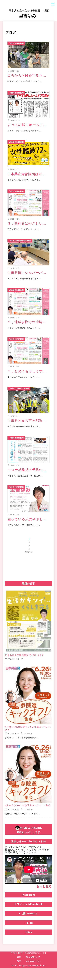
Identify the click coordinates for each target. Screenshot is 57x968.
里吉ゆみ (29, 13)
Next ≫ (29, 551)
